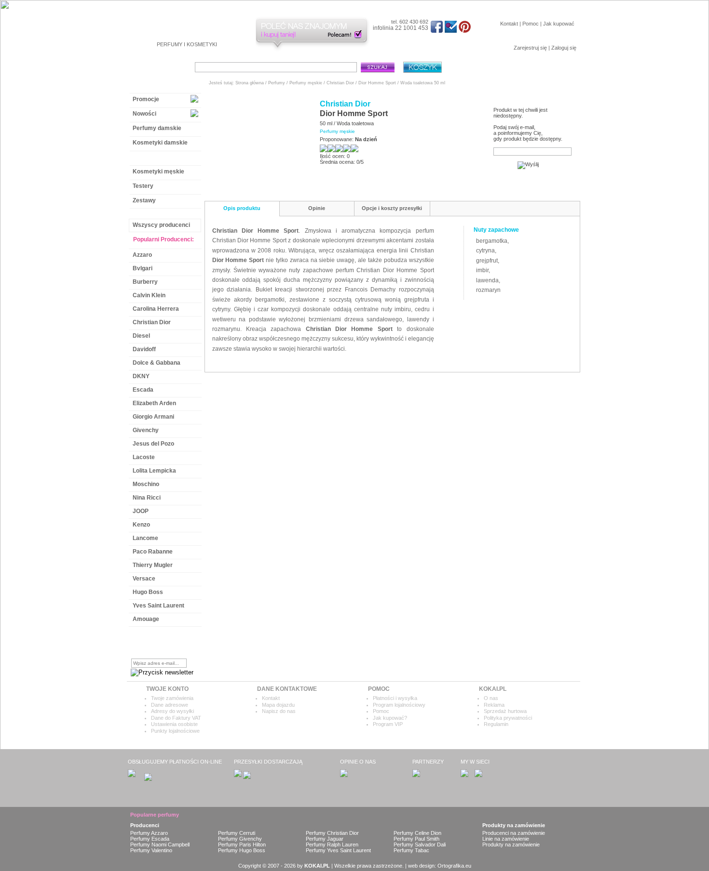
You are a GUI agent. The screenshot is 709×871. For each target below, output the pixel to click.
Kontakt (509, 23)
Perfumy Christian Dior (332, 833)
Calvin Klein (149, 295)
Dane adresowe (169, 705)
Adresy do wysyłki (172, 711)
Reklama (494, 705)
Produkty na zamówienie (511, 844)
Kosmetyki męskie (158, 171)
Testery (143, 186)
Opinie (316, 208)
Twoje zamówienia (172, 698)
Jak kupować (558, 23)
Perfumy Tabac (411, 850)
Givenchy (146, 430)
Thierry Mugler (153, 565)
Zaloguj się (563, 48)
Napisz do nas (279, 711)
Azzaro (142, 254)
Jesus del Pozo (153, 443)
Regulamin (496, 724)
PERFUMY (169, 44)
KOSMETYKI (202, 44)
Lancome (145, 538)
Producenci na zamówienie (513, 833)
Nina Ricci (147, 497)
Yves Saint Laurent (158, 605)
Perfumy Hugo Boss (241, 850)
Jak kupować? (390, 718)
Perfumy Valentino (151, 850)
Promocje (146, 99)
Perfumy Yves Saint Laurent (338, 850)
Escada (143, 389)
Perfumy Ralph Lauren (332, 844)
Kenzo (141, 524)
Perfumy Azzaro (149, 833)
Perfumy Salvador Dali (420, 844)
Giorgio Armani (153, 416)
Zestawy (144, 200)
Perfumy (276, 82)
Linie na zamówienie (505, 839)
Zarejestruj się (530, 48)
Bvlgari (142, 268)
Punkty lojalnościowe (175, 731)
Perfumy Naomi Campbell (160, 844)
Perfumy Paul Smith (416, 839)
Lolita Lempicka (154, 470)
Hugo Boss (148, 592)
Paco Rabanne (153, 551)
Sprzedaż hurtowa (505, 711)
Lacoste (144, 457)
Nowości (144, 113)
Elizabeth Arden (154, 403)
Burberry (145, 281)
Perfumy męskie (155, 157)
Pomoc (530, 23)
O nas (491, 698)
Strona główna (249, 82)
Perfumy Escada (149, 839)
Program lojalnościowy (399, 705)
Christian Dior (152, 322)
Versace (144, 578)
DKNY (141, 376)
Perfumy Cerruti (236, 833)
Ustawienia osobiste (174, 724)
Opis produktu (241, 208)
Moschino (146, 484)
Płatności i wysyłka (395, 698)
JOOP (141, 511)
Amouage (146, 619)
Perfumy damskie (157, 128)
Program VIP (388, 724)
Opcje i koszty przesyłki (392, 208)
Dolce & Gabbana (156, 362)
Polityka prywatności (508, 718)
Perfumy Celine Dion (417, 833)
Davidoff (144, 349)
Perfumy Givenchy (240, 839)
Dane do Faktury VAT (176, 718)
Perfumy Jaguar (324, 839)
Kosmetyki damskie (160, 142)
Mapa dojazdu (278, 705)
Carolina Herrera (156, 308)
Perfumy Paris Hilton (242, 844)
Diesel (141, 335)
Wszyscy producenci (161, 225)
